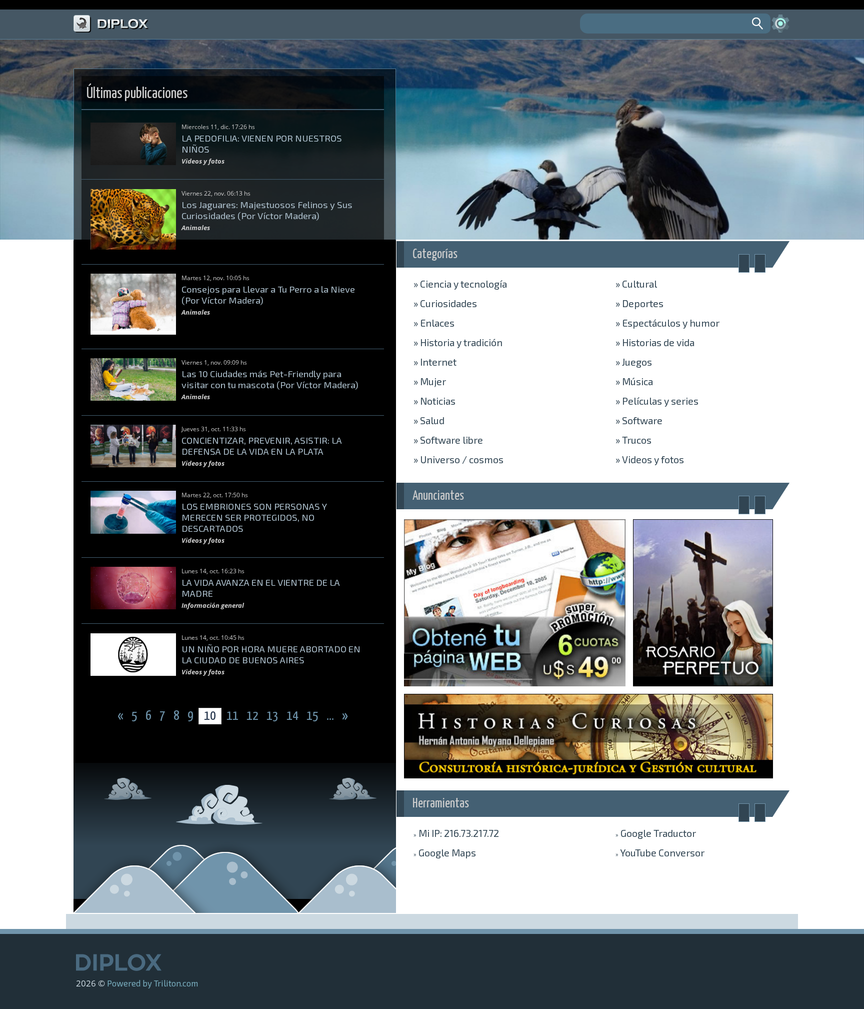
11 (232, 716)
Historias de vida (655, 342)
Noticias (435, 401)
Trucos (634, 440)
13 (273, 716)
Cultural (636, 284)
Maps (445, 852)
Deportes (640, 303)
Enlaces (434, 323)
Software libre (448, 440)
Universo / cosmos (459, 459)
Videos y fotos (650, 459)
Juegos (634, 362)
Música (634, 381)
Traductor (656, 833)
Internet (435, 362)
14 (293, 716)
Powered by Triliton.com (152, 983)
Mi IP (456, 833)
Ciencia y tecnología (460, 284)
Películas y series (657, 401)
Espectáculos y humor (668, 323)
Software (639, 420)
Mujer (430, 381)
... (331, 716)
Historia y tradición (458, 342)
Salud (429, 420)
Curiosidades (445, 303)
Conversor (660, 852)
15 (313, 716)
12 (253, 716)
